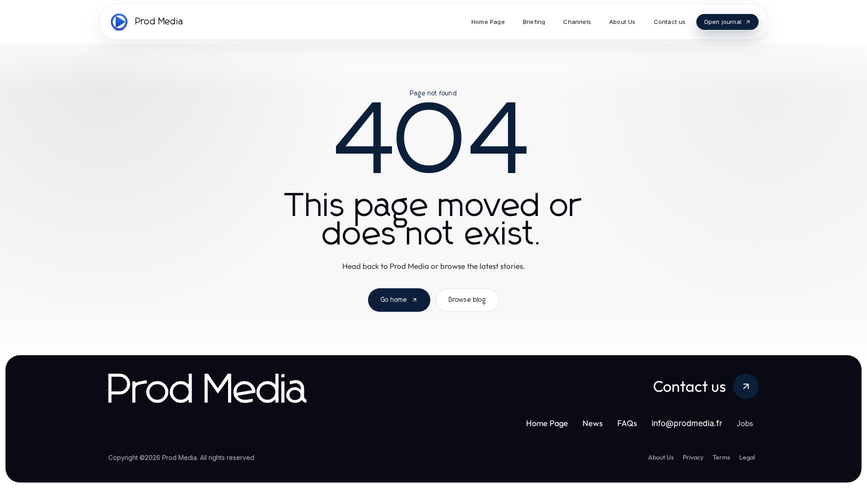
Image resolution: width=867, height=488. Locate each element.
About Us (661, 457)
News (593, 423)
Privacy (693, 457)
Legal (747, 457)
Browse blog (467, 300)
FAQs (627, 423)
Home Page (547, 423)
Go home (394, 300)
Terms (721, 457)
